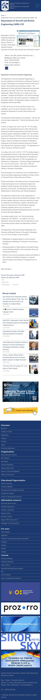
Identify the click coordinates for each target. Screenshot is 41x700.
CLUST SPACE (6, 575)
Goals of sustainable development (11, 578)
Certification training (7, 493)
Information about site (17, 680)
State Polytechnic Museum (9, 455)
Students (3, 545)
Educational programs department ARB (12, 275)
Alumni (3, 548)
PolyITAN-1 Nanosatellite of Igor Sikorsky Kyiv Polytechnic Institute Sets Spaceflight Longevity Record (16, 323)
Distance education (6, 483)
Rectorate (4, 428)
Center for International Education (11, 497)
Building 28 (8, 58)
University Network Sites (8, 503)
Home (3, 15)
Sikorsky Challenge (7, 558)
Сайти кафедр (5, 284)
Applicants (4, 535)
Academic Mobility (7, 487)
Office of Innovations (7, 474)
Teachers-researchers (7, 562)
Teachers (3, 552)
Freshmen (4, 542)
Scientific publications (7, 506)
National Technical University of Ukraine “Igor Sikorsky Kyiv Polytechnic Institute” (19, 5)
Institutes (3, 438)
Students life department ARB (10, 277)
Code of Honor (5, 565)
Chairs (3, 445)
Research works (5, 513)
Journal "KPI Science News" (9, 520)
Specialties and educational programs (12, 568)
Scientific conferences (7, 510)
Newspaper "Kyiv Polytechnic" (10, 523)
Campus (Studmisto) (7, 465)
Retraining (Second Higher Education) (12, 490)
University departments (8, 448)
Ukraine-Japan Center (7, 468)
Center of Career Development (10, 471)
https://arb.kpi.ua (15, 65)
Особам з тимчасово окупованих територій (14, 538)
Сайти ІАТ (15, 284)
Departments (5, 282)
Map (2, 680)
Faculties (3, 441)
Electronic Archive (6, 516)
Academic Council (6, 431)
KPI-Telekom (5, 458)
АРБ (2, 280)
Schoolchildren (5, 532)
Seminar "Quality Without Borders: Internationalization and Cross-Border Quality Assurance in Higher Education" (15, 357)
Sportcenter (4, 461)
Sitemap (7, 680)
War (2, 571)
